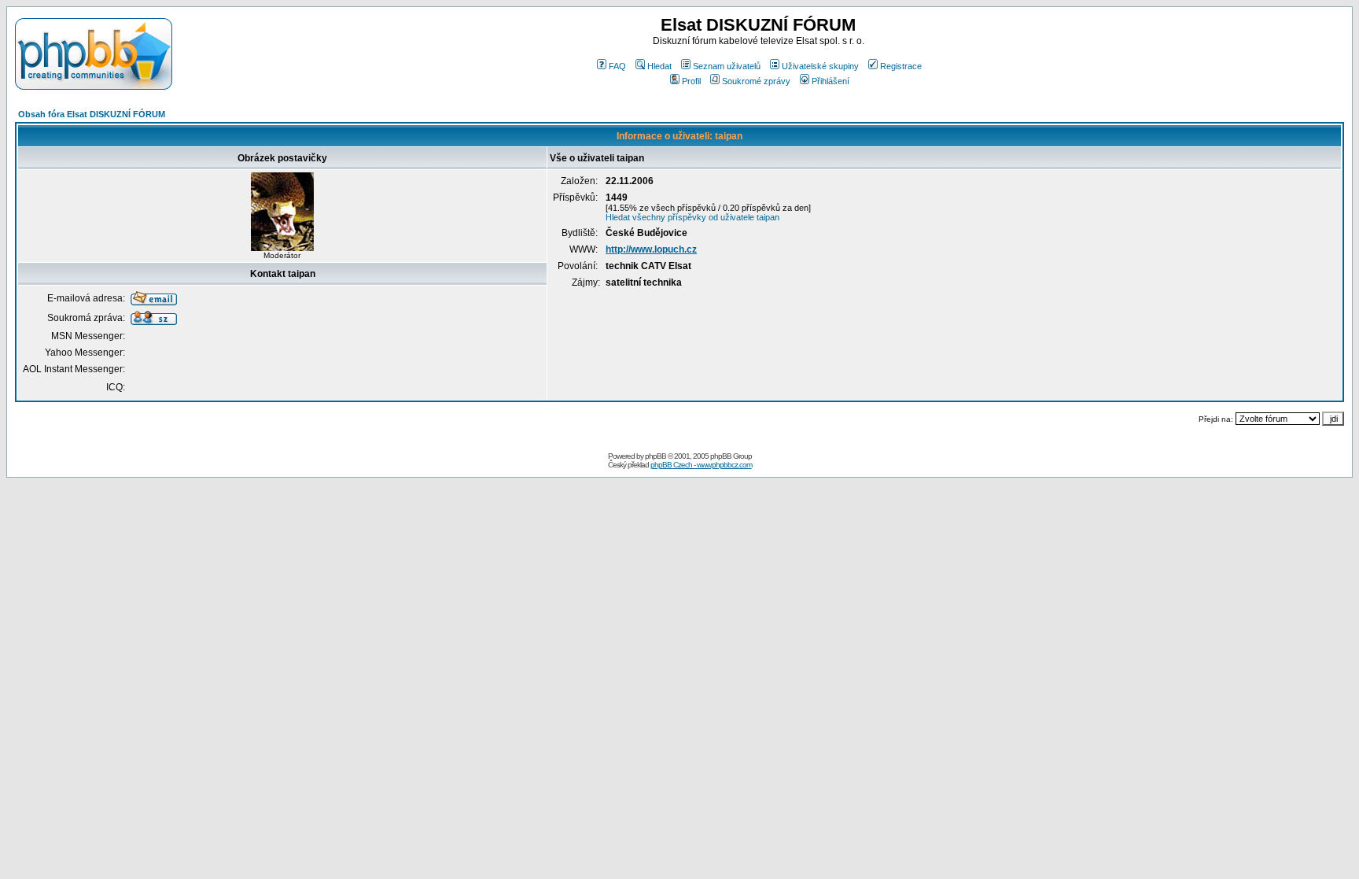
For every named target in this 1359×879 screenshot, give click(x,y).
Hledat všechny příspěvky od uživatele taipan (692, 217)
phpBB (655, 456)
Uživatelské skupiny (820, 66)
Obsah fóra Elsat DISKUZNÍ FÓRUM (91, 114)
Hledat (659, 66)
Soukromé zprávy (756, 81)
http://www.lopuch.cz (651, 249)
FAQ (617, 66)
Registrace (901, 66)
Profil (691, 81)
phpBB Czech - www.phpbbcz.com (701, 464)
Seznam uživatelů (727, 66)
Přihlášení (830, 81)
